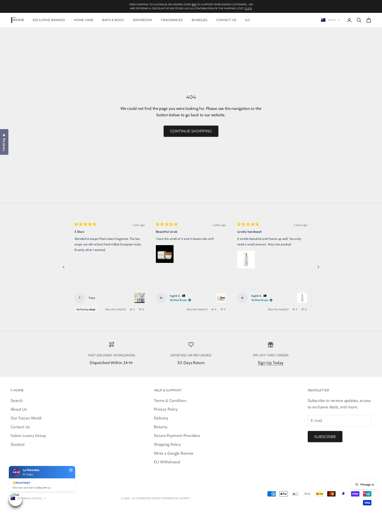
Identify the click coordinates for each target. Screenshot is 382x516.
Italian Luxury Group (28, 435)
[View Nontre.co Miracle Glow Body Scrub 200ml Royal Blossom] (221, 298)
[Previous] (63, 267)
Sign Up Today (271, 362)
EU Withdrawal (167, 462)
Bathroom (142, 20)
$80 (194, 4)
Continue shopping (191, 131)
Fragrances (172, 20)
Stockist (18, 444)
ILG (247, 20)
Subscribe (325, 437)
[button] (165, 254)
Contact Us (226, 20)
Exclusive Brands (49, 20)
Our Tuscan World (26, 418)
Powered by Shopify (175, 498)
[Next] (318, 267)
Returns (160, 427)
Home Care (83, 20)
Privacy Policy (166, 409)
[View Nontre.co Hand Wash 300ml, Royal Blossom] (302, 298)
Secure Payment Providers (177, 435)
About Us (19, 409)
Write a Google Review (173, 453)
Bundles (199, 20)
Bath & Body (113, 20)
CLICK (248, 8)
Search (17, 400)
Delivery (161, 418)
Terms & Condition (170, 400)
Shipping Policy (167, 444)
